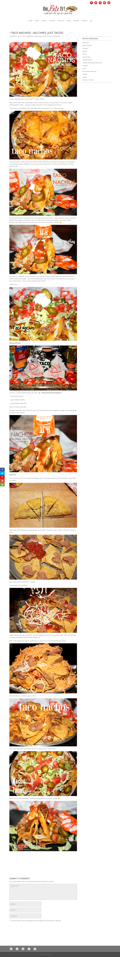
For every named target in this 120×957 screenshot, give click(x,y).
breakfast (85, 48)
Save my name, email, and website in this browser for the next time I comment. (36, 921)
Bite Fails (61, 21)
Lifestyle (52, 21)
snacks (49, 36)
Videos (69, 21)
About (37, 21)
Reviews (76, 21)
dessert (84, 51)
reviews (84, 74)
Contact (84, 21)
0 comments (56, 36)
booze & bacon (87, 45)
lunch (44, 36)
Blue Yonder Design (46, 954)
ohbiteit (13, 36)
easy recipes (38, 36)
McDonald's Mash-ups (89, 71)
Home (30, 21)
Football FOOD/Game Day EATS (92, 63)
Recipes (44, 21)
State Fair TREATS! (88, 80)
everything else (87, 60)
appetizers (30, 36)
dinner (84, 54)
